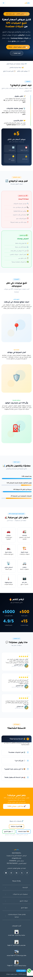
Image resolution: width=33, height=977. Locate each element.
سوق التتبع (24, 908)
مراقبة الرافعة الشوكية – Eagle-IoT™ (16, 965)
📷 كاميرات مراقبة (16, 826)
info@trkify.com (16, 858)
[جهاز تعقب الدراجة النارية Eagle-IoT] (16, 942)
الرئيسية (25, 887)
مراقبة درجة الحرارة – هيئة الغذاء (16, 935)
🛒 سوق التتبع (8, 831)
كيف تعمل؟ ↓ (16, 53)
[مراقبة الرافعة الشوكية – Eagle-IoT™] (16, 962)
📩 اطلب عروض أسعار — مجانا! (18, 47)
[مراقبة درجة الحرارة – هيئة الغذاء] (16, 932)
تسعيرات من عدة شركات (20, 894)
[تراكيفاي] (27, 3)
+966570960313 (16, 853)
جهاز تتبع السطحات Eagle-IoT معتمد (16, 955)
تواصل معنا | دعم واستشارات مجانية (17, 916)
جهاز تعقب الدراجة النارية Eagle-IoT (16, 945)
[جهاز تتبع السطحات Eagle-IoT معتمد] (16, 952)
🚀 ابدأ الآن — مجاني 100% (16, 806)
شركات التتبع (24, 901)
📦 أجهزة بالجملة (23, 831)
